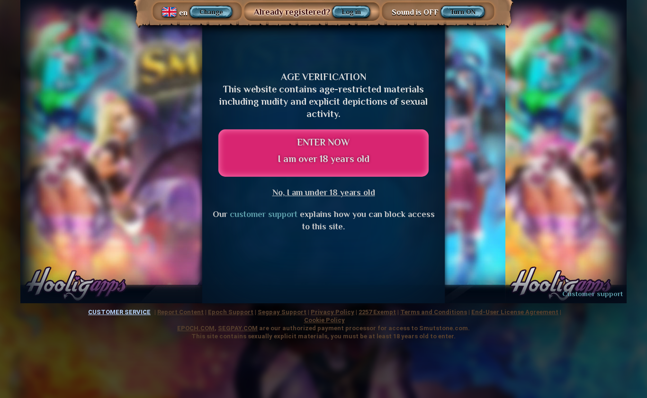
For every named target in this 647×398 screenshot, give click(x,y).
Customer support (592, 293)
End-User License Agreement (514, 312)
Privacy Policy (332, 312)
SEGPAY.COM (238, 328)
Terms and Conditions (433, 312)
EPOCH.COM (196, 328)
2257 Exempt (377, 312)
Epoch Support (230, 312)
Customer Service (119, 312)
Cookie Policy (324, 320)
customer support (263, 214)
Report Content (180, 312)
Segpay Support (282, 312)
